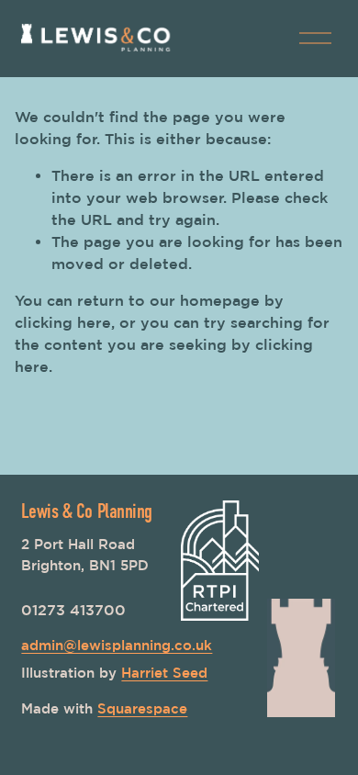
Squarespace (142, 708)
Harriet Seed (164, 672)
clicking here (63, 322)
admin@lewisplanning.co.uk (116, 645)
